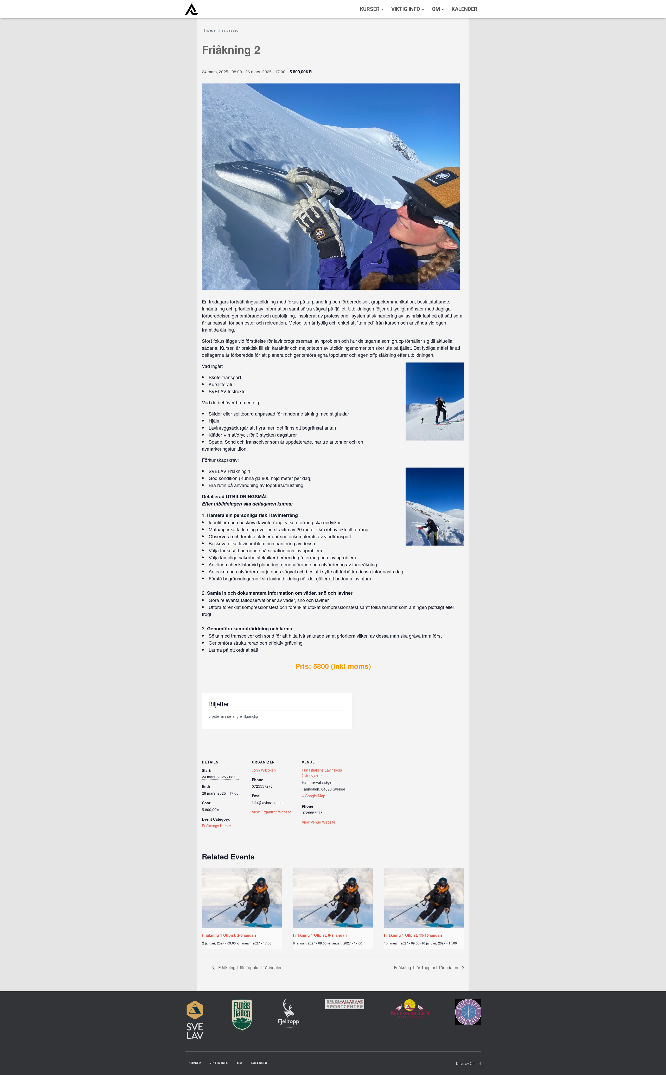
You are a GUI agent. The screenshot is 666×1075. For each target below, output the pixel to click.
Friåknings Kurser (216, 825)
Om (436, 9)
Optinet (475, 1063)
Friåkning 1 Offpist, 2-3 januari (229, 935)
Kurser (370, 9)
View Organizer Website (271, 811)
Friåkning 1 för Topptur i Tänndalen (250, 967)
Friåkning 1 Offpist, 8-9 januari (320, 935)
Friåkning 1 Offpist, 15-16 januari (413, 935)
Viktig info (406, 9)
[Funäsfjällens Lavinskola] (191, 9)
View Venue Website (318, 822)
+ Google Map (313, 795)
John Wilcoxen (264, 770)
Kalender (464, 9)
